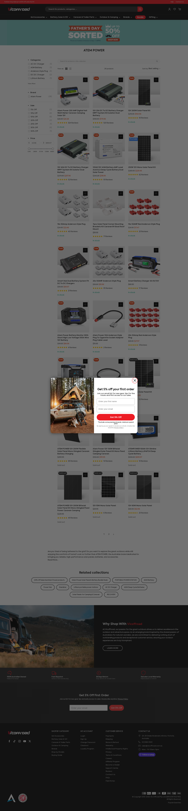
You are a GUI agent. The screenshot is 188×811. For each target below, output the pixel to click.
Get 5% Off (116, 417)
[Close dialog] (135, 380)
